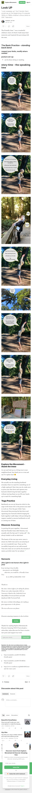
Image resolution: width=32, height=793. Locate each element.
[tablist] (8, 694)
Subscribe (22, 2)
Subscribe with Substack (17, 774)
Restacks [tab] (12, 694)
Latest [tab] (8, 715)
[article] (16, 724)
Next (26, 682)
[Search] (29, 715)
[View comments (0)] (9, 26)
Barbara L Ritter (9, 20)
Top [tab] (3, 715)
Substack (7, 789)
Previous (6, 682)
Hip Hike (4, 732)
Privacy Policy (21, 781)
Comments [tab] (5, 694)
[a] (27, 722)
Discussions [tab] (14, 715)
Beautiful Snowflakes (9, 720)
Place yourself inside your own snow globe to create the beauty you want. (10, 723)
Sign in (28, 2)
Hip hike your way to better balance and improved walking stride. (11, 735)
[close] (27, 743)
